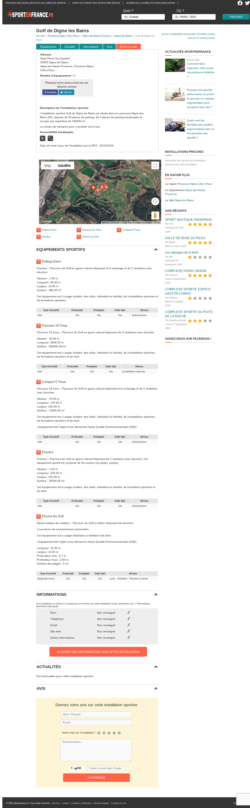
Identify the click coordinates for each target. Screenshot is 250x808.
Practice (46, 236)
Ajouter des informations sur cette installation (98, 651)
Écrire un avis (128, 46)
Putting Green (49, 230)
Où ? (180, 11)
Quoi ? (128, 11)
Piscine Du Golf (90, 236)
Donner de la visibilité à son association (150, 3)
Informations (91, 46)
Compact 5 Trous (131, 230)
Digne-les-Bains (123, 35)
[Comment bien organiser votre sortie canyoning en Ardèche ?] (175, 65)
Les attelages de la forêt (181, 252)
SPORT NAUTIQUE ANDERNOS (188, 219)
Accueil (40, 35)
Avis (109, 46)
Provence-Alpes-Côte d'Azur (63, 35)
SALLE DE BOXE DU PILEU (185, 238)
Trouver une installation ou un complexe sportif (35, 3)
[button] (102, 188)
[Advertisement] (126, 78)
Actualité (69, 46)
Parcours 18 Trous (92, 230)
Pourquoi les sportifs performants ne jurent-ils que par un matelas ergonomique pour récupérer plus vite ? (201, 98)
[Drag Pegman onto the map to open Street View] (155, 215)
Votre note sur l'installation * (79, 732)
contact (65, 803)
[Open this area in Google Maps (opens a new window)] (46, 221)
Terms (157, 223)
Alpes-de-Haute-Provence (96, 35)
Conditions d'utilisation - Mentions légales (90, 803)
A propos (56, 803)
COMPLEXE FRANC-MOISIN (185, 271)
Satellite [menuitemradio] (64, 166)
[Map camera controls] (155, 201)
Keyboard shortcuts (110, 223)
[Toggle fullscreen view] (155, 165)
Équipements (48, 46)
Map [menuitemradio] (47, 166)
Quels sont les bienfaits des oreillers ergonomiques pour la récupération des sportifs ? (200, 129)
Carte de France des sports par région (96, 3)
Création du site (118, 803)
